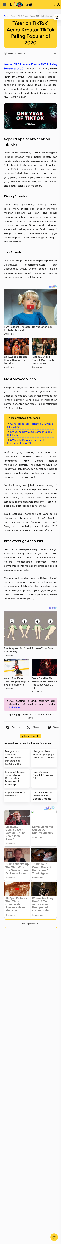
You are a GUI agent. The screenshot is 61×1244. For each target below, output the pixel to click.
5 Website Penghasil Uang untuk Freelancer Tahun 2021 (27, 442)
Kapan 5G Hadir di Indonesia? (15, 794)
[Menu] (4, 4)
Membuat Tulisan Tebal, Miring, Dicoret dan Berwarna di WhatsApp (15, 778)
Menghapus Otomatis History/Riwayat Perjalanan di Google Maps (14, 757)
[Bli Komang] (21, 4)
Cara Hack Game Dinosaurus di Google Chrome (42, 795)
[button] (13, 727)
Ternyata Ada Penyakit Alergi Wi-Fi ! (43, 775)
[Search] (53, 4)
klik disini (14, 707)
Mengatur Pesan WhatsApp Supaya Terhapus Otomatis (44, 754)
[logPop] (56, 4)
